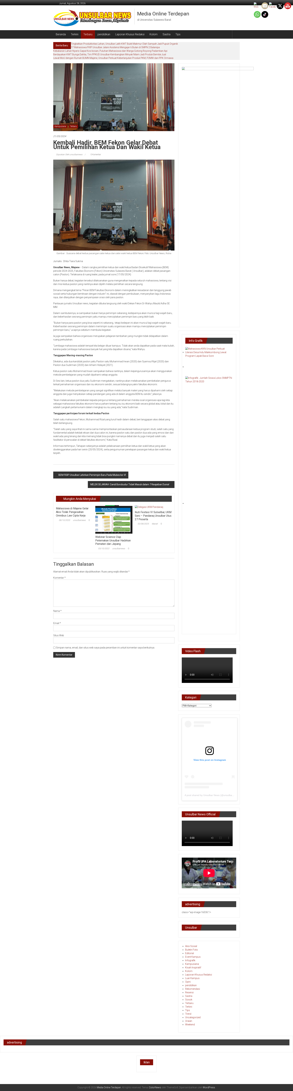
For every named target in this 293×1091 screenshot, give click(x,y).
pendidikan (103, 34)
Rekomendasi (192, 989)
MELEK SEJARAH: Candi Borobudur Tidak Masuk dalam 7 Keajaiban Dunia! (129, 484)
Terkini (74, 34)
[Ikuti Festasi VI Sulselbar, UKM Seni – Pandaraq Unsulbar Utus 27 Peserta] (149, 506)
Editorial (189, 953)
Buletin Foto (191, 949)
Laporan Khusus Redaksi (129, 34)
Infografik (190, 960)
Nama (57, 611)
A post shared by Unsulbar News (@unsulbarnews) (212, 795)
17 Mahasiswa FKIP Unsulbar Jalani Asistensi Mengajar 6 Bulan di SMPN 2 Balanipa (115, 47)
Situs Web (58, 635)
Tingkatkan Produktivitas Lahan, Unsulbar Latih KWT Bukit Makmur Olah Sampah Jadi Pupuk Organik (124, 43)
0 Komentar (95, 154)
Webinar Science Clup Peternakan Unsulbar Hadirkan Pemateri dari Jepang (113, 540)
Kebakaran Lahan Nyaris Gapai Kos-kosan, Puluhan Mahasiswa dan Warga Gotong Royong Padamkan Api (110, 51)
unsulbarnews (79, 520)
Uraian (188, 1021)
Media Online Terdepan (163, 14)
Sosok (188, 999)
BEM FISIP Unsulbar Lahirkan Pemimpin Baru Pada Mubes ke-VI (92, 475)
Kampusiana (60, 126)
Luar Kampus (192, 978)
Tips (177, 34)
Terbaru (87, 34)
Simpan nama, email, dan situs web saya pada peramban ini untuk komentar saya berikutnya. (105, 647)
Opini (188, 981)
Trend (188, 1013)
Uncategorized (193, 1017)
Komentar (59, 577)
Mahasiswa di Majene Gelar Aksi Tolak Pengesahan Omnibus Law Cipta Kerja (72, 512)
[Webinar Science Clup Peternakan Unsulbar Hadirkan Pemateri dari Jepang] (113, 519)
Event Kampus (193, 956)
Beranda (61, 34)
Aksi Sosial (191, 946)
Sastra (166, 34)
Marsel (155, 524)
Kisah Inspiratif (193, 967)
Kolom (154, 34)
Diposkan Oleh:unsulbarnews (69, 154)
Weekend (190, 1024)
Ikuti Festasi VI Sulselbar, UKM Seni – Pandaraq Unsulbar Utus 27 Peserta (153, 516)
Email (57, 623)
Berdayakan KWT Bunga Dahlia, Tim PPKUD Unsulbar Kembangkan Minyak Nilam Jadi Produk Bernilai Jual (109, 54)
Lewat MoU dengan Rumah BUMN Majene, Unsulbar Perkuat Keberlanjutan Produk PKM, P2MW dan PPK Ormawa (113, 58)
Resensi (189, 992)
